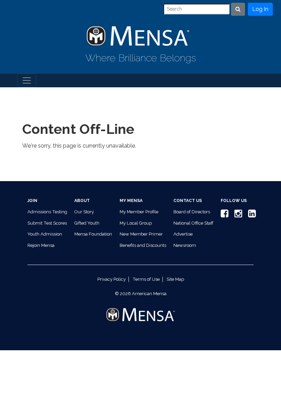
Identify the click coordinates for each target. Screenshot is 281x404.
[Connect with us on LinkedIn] (251, 215)
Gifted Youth (86, 223)
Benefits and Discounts (143, 245)
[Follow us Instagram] (237, 215)
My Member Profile (139, 211)
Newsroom (184, 245)
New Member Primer (141, 234)
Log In (260, 9)
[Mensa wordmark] (140, 309)
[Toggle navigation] (26, 80)
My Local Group (136, 223)
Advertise (183, 234)
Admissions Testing (47, 211)
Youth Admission (44, 234)
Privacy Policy (111, 279)
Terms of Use (146, 279)
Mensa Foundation (93, 234)
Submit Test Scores (47, 223)
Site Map (175, 279)
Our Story (84, 211)
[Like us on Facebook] (223, 215)
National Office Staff (193, 223)
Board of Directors (191, 211)
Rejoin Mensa (40, 245)
